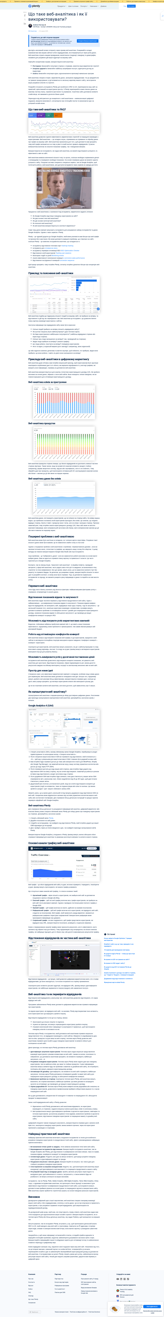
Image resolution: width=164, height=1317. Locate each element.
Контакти (31, 1282)
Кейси (30, 1289)
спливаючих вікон (51, 248)
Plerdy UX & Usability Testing (126, 1290)
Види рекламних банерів (89, 1287)
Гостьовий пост (60, 1289)
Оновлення (31, 1303)
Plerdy (51, 818)
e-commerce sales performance (74, 258)
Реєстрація (131, 6)
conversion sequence (67, 260)
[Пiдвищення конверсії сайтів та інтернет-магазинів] (34, 6)
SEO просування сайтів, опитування (88, 1283)
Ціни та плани (73, 6)
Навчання (93, 6)
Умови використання (61, 1312)
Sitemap (30, 1296)
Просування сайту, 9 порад (89, 1279)
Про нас (30, 1279)
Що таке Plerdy (121, 289)
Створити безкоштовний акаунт (87, 41)
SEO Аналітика (32, 31)
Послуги (83, 6)
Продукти (61, 6)
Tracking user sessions (63, 253)
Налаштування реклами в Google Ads (89, 1292)
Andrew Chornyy (38, 25)
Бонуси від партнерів (61, 1282)
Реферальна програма (62, 1285)
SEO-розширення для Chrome (126, 1296)
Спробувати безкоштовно (121, 284)
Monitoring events (58, 255)
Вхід (125, 6)
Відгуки (30, 1285)
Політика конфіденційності (78, 1312)
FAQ (29, 1292)
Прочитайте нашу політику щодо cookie (152, 1311)
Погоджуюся (152, 1307)
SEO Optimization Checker (70, 250)
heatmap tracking (67, 245)
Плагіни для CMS (60, 1292)
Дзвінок (103, 6)
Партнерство (59, 1279)
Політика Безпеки (94, 1312)
